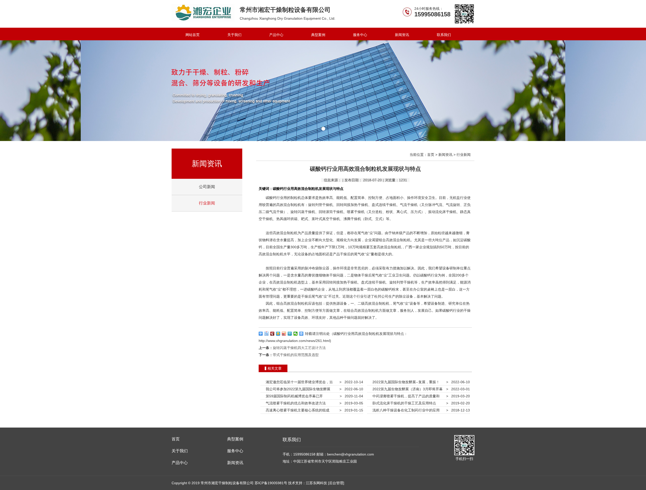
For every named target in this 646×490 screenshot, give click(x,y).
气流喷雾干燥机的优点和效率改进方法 (295, 403)
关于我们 (234, 35)
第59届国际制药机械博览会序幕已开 (293, 396)
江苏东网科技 (316, 483)
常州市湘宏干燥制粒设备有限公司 (203, 12)
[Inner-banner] (323, 90)
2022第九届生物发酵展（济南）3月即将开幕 (406, 389)
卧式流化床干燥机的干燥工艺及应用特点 (403, 403)
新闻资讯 (402, 35)
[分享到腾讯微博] (290, 334)
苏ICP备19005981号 (271, 483)
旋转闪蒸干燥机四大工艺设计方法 (299, 348)
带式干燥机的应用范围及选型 (296, 355)
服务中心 (360, 35)
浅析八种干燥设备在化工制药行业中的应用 (405, 410)
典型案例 (318, 35)
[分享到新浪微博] (284, 334)
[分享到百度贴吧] (266, 334)
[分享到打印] (301, 334)
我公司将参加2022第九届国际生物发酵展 (297, 389)
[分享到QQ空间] (278, 334)
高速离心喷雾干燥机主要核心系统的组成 (296, 410)
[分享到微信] (295, 334)
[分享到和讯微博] (272, 334)
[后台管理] (336, 483)
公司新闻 (207, 187)
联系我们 (444, 35)
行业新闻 (207, 203)
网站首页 (192, 35)
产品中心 (276, 35)
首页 (430, 155)
